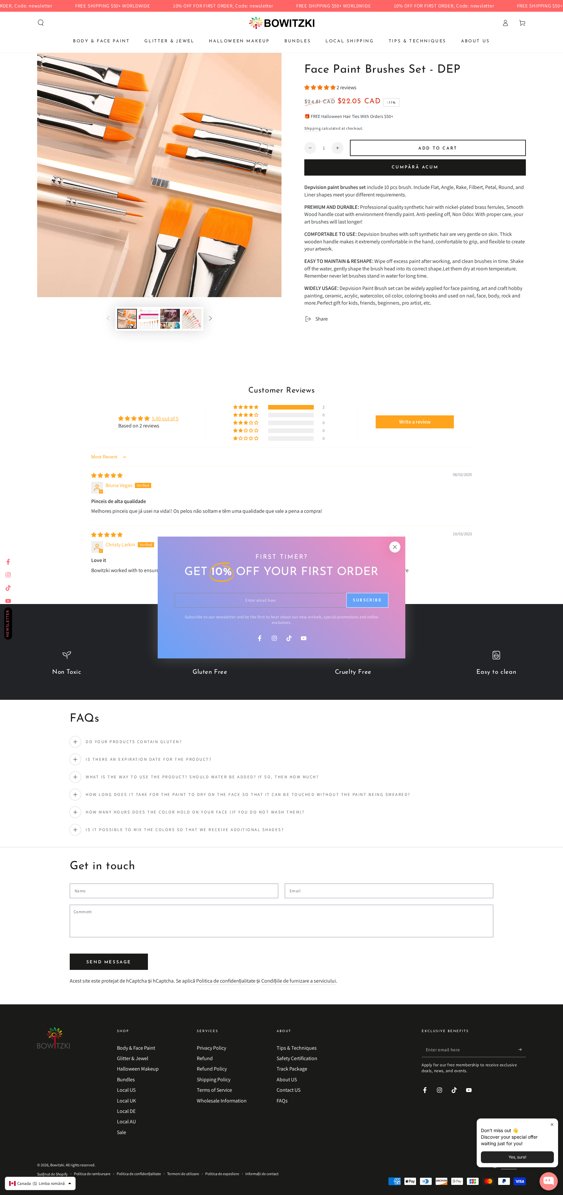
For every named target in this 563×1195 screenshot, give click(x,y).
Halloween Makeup (138, 1068)
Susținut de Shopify (52, 1174)
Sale (121, 1132)
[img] (107, 475)
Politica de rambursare (92, 1173)
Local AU (126, 1121)
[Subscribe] (522, 1050)
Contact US (288, 1090)
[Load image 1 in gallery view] (127, 319)
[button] (40, 23)
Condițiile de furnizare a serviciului (298, 980)
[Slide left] (108, 318)
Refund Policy (212, 1068)
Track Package (292, 1068)
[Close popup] (552, 1124)
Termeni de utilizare (183, 1173)
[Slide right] (210, 318)
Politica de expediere (222, 1173)
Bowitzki (57, 1164)
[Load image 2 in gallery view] (148, 319)
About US (287, 1079)
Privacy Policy (211, 1047)
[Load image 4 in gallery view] (191, 319)
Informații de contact (262, 1173)
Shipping (312, 128)
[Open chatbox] (549, 1181)
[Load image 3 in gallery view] (170, 319)
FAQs (282, 1100)
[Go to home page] (281, 22)
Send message (108, 962)
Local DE (126, 1111)
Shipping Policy (213, 1079)
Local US (126, 1090)
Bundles (126, 1079)
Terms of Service (214, 1090)
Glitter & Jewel (132, 1058)
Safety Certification (297, 1058)
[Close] (395, 547)
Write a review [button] (415, 421)
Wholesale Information (222, 1100)
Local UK (126, 1100)
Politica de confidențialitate (225, 980)
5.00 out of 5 (165, 418)
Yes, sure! (517, 1157)
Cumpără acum (415, 167)
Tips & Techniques (297, 1047)
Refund (205, 1058)
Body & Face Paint (136, 1047)
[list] (281, 667)
